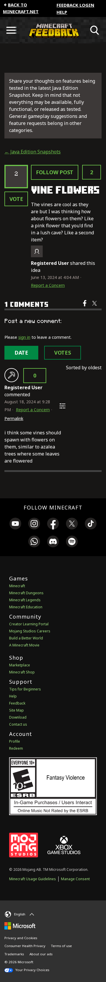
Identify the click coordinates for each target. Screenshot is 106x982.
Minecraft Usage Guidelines (32, 878)
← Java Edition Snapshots (32, 151)
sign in (24, 337)
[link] (15, 524)
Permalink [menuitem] (13, 418)
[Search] (95, 30)
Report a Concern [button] (48, 285)
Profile (14, 741)
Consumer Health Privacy (24, 946)
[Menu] (11, 30)
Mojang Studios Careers (29, 631)
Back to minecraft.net (21, 8)
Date (21, 352)
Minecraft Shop (22, 672)
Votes (62, 352)
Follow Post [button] (54, 172)
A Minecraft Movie (24, 645)
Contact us (18, 724)
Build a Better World (26, 638)
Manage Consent (75, 878)
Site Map (16, 710)
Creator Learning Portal (29, 624)
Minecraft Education (25, 607)
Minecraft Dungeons (26, 592)
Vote (16, 198)
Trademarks (14, 954)
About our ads (40, 954)
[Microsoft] (19, 925)
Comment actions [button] (62, 405)
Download (17, 717)
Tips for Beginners (25, 689)
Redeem (16, 748)
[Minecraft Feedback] (53, 30)
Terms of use (61, 946)
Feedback (17, 703)
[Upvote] (11, 375)
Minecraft (17, 585)
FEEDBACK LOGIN (75, 5)
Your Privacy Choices (31, 970)
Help (62, 12)
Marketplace (19, 665)
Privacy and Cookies (20, 938)
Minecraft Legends (25, 599)
